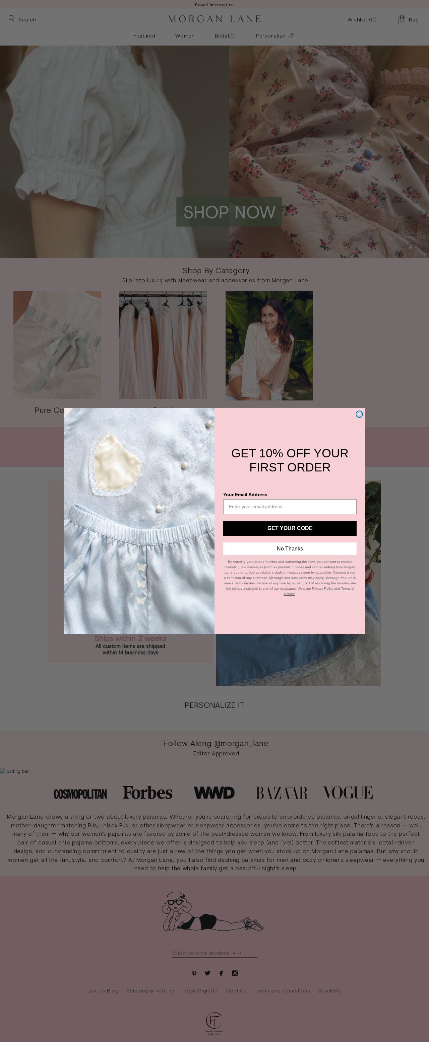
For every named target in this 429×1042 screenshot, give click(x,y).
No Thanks (290, 548)
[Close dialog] (359, 414)
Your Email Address (245, 494)
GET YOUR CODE (290, 528)
